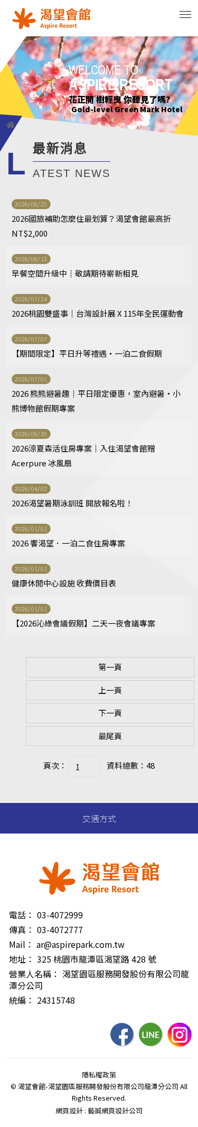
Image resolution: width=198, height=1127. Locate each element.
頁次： (55, 765)
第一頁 (110, 666)
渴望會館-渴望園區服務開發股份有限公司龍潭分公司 (51, 18)
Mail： (21, 944)
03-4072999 (60, 914)
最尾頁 (110, 735)
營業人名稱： (34, 973)
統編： (21, 1000)
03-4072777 (60, 929)
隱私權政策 (99, 1075)
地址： (21, 959)
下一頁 (110, 712)
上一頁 (110, 689)
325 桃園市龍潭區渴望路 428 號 (96, 959)
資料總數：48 (131, 765)
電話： (21, 914)
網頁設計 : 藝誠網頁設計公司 (99, 1110)
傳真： (21, 929)
